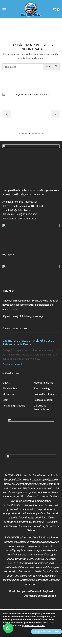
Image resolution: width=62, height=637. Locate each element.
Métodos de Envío (43, 382)
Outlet (6, 382)
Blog (5, 399)
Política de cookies (44, 399)
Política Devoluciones (45, 393)
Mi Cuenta (8, 393)
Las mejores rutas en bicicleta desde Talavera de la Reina (28, 342)
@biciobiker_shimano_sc (30, 316)
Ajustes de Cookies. (33, 625)
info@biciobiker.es (20, 210)
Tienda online (9, 388)
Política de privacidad (13, 405)
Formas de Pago (42, 388)
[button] (19, 133)
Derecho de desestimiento (41, 407)
